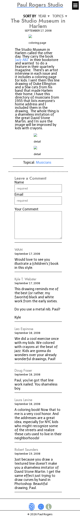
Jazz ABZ (21, 60)
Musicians (43, 162)
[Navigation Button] (75, 5)
